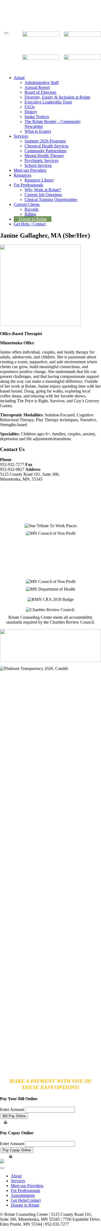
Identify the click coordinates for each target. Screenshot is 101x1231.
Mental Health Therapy (44, 155)
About (19, 77)
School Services (38, 165)
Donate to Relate (32, 219)
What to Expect (38, 131)
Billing (30, 214)
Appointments (23, 1195)
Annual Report (37, 87)
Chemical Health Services (46, 146)
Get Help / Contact (30, 224)
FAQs (30, 107)
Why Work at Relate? (43, 189)
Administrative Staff (42, 82)
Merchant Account (18, 1122)
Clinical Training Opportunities (51, 199)
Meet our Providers (30, 170)
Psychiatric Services (41, 160)
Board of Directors (40, 92)
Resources (22, 175)
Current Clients (27, 204)
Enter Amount (12, 1109)
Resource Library (39, 180)
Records (32, 209)
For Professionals (28, 185)
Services (21, 136)
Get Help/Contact (26, 1200)
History (31, 111)
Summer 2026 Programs (45, 141)
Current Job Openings (43, 194)
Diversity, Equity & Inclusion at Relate (57, 97)
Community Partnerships (46, 150)
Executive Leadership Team (48, 102)
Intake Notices (37, 116)
